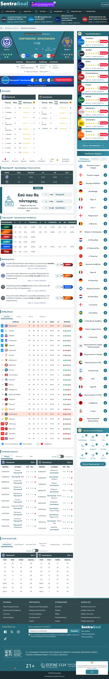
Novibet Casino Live (87, 610)
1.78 (45, 232)
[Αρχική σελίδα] (1, 28)
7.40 (20, 237)
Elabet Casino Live (87, 614)
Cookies (94, 668)
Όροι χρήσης (85, 631)
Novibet (89, 50)
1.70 (64, 227)
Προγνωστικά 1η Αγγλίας (32, 34)
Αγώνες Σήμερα (8, 617)
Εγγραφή (74, 631)
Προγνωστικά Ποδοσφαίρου (38, 607)
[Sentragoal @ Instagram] (18, 632)
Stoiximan (89, 38)
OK (92, 672)
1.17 (15, 242)
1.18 (15, 252)
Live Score (6, 614)
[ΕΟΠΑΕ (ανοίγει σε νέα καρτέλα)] (62, 665)
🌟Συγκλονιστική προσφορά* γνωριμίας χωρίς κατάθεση (69, 18)
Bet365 (88, 96)
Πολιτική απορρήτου (88, 634)
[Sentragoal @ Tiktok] (5, 638)
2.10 (59, 232)
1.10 (15, 237)
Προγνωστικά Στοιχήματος (12, 610)
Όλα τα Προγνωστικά (91, 464)
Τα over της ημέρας (35, 614)
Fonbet (88, 85)
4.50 (20, 247)
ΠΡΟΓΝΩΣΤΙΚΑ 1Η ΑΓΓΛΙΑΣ (11, 28)
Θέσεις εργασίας (87, 637)
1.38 (15, 247)
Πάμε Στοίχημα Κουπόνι (11, 607)
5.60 (20, 242)
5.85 (20, 252)
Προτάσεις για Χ (34, 617)
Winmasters (90, 108)
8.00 (25, 247)
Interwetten (90, 120)
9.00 (25, 227)
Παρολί (31, 621)
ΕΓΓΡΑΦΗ (105, 4)
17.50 (25, 252)
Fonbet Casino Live (87, 621)
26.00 (25, 242)
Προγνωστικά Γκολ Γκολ (37, 610)
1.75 (45, 227)
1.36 (15, 227)
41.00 (25, 237)
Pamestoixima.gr (92, 73)
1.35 (15, 232)
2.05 (40, 227)
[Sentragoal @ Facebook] (5, 632)
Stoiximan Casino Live (88, 607)
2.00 (40, 232)
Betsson (89, 131)
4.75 (20, 227)
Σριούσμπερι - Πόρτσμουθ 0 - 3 (40, 71)
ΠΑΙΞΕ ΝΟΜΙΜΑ (63, 80)
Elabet (88, 61)
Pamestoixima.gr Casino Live (90, 617)
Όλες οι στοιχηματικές (91, 145)
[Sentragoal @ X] (12, 632)
